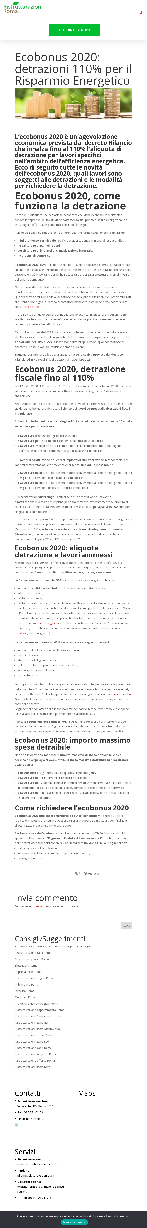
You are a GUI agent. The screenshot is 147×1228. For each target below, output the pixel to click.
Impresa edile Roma (28, 972)
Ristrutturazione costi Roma (33, 1048)
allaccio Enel (31, 307)
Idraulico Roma (24, 991)
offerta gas (47, 623)
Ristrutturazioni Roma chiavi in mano (38, 1016)
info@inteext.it (35, 1118)
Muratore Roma (25, 997)
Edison (23, 633)
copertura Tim (122, 694)
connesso (38, 906)
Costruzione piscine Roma (32, 959)
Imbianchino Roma (27, 984)
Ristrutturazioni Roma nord (32, 1067)
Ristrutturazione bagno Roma (34, 978)
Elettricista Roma (26, 965)
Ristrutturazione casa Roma (33, 953)
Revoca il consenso (75, 1222)
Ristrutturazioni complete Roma (36, 1054)
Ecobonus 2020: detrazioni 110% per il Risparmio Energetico (55, 946)
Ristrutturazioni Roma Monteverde (38, 1029)
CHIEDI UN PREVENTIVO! (75, 30)
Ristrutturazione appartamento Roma (39, 1010)
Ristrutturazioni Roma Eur (32, 1022)
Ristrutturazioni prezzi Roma (33, 1035)
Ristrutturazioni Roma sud (32, 1041)
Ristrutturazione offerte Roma (35, 1060)
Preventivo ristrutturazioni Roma (36, 1003)
